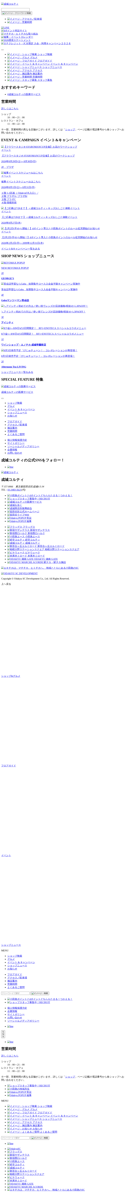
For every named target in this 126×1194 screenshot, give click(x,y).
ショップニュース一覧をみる (17, 372)
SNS (3, 1034)
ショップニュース (17, 412)
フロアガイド (14, 421)
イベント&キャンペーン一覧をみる (20, 248)
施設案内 (12, 428)
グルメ (11, 406)
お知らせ (12, 415)
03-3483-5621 (14, 489)
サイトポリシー (16, 443)
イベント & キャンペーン (21, 409)
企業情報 (12, 449)
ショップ (70, 129)
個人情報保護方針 (17, 440)
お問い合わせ (14, 453)
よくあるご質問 (16, 434)
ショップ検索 (14, 403)
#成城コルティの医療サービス (24, 94)
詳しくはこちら (9, 108)
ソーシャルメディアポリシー (23, 446)
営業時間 (12, 431)
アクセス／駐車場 (17, 424)
